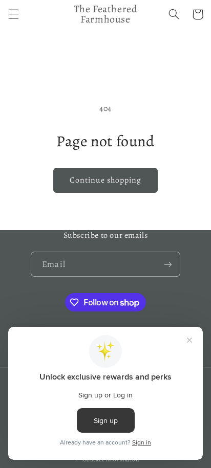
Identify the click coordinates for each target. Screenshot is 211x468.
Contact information (110, 459)
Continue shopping (106, 179)
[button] (13, 14)
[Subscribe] (167, 264)
